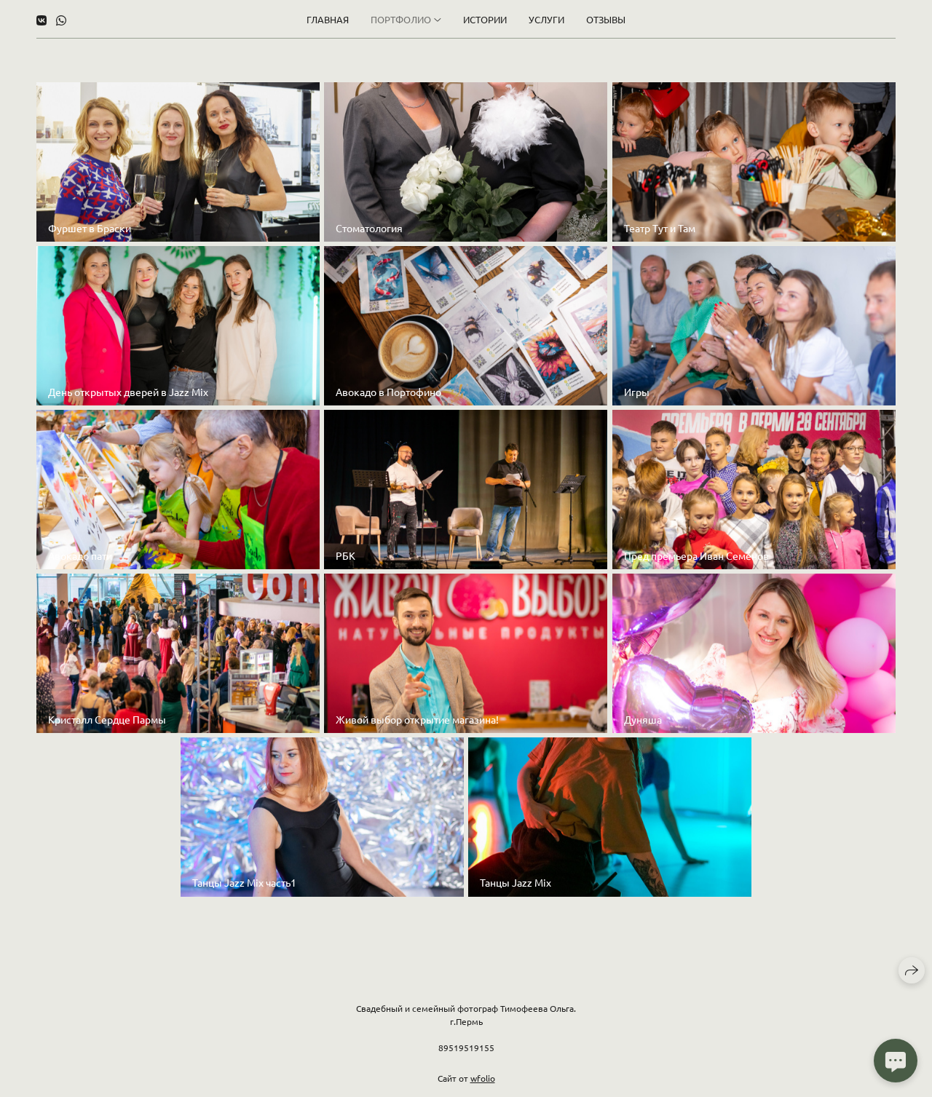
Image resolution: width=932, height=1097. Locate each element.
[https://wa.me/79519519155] (61, 19)
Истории (485, 19)
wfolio (482, 1078)
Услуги (546, 19)
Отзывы (605, 19)
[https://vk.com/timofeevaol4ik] (41, 19)
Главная (328, 19)
